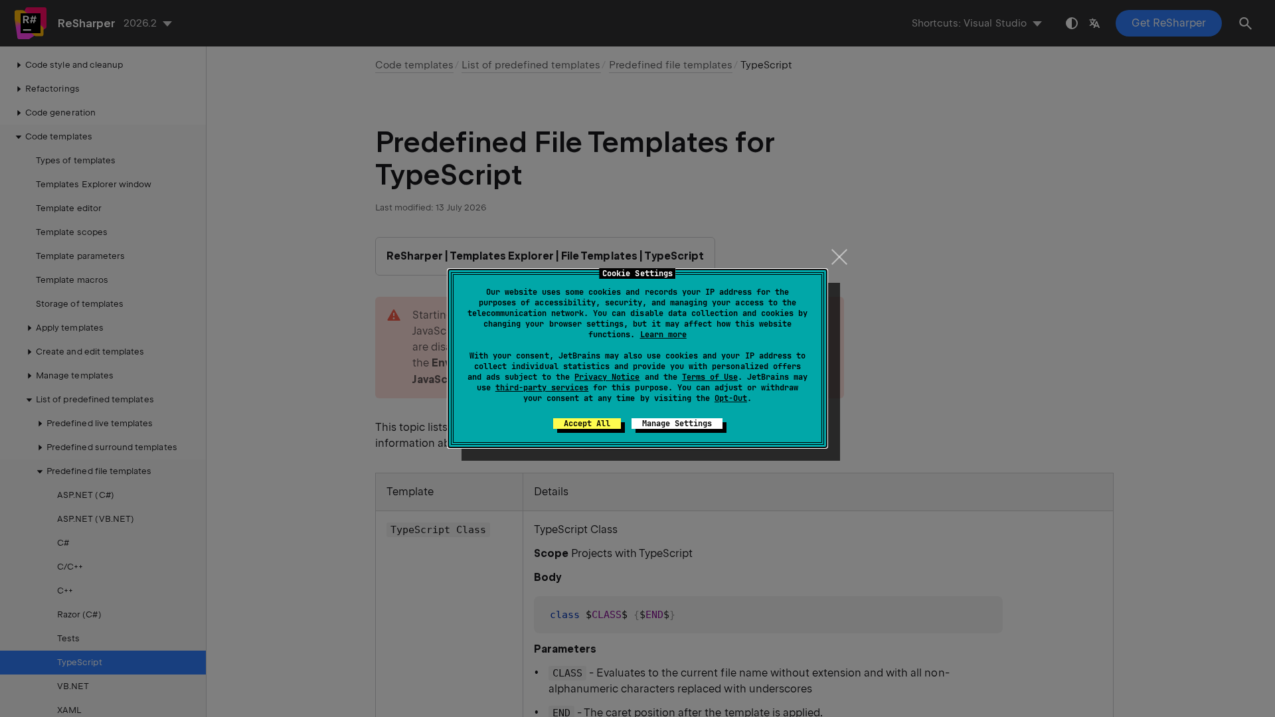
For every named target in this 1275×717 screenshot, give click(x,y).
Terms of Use (710, 377)
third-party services (541, 387)
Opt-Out (731, 398)
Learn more (663, 334)
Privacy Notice (606, 377)
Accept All (587, 423)
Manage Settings (677, 423)
